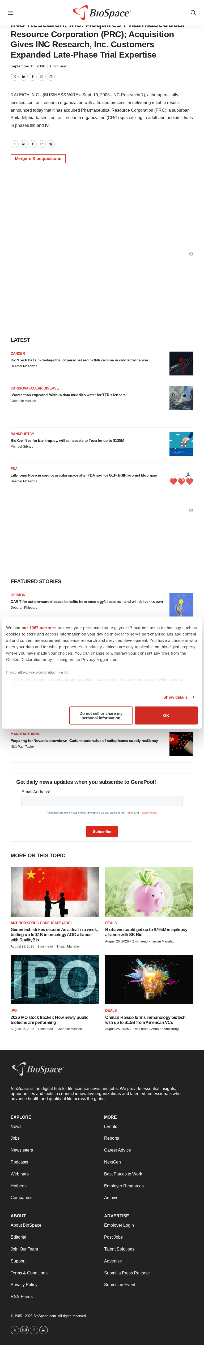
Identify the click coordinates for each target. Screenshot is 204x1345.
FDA (14, 469)
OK (166, 715)
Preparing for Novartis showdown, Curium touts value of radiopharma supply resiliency (84, 740)
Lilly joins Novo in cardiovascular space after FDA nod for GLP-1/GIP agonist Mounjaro (84, 475)
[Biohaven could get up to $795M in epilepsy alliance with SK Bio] (149, 892)
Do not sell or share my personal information (100, 715)
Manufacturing (25, 734)
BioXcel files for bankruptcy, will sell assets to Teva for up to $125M (67, 440)
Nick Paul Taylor (22, 747)
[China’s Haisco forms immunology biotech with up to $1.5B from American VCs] (149, 979)
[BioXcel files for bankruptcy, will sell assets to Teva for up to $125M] (181, 444)
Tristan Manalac (68, 946)
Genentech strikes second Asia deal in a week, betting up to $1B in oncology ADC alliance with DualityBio (54, 934)
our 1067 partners (39, 627)
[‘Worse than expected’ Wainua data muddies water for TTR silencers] (181, 398)
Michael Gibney (22, 446)
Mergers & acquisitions (38, 158)
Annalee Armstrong (165, 1029)
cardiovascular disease (35, 388)
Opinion (18, 595)
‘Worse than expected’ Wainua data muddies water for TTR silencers (68, 395)
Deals (111, 923)
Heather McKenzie (24, 366)
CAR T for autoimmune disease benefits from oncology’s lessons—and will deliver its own (87, 601)
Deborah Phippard (24, 607)
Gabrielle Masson (23, 401)
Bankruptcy (22, 434)
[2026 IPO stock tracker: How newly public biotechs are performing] (55, 979)
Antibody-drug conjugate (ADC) (41, 923)
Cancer (18, 354)
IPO (14, 1011)
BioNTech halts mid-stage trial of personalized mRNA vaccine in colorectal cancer (79, 360)
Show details (175, 697)
